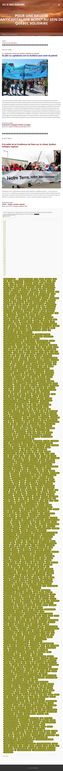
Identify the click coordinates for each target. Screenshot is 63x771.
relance (39, 526)
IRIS (43, 432)
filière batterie (7, 637)
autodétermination (18, 302)
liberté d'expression (18, 671)
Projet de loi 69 (17, 520)
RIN (24, 541)
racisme (43, 524)
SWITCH (34, 562)
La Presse (6, 445)
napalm (52, 479)
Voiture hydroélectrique (20, 748)
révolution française (46, 537)
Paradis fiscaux (8, 494)
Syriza (47, 562)
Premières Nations (38, 705)
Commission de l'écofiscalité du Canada (44, 750)
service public (50, 545)
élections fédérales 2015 (43, 379)
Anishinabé (42, 289)
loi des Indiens (51, 456)
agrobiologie (28, 283)
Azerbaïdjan (29, 302)
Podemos (16, 511)
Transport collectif (26, 737)
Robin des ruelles (34, 724)
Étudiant (25, 633)
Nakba (40, 686)
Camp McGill (31, 315)
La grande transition (15, 443)
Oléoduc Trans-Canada (35, 690)
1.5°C (35, 279)
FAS (11, 390)
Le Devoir (16, 447)
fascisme (17, 390)
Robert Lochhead (44, 541)
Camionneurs (21, 315)
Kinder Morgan (19, 667)
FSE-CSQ (19, 405)
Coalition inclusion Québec (43, 334)
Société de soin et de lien (10, 552)
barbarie (18, 304)
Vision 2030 (18, 584)
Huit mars (41, 424)
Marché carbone (39, 677)
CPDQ (46, 351)
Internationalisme (8, 430)
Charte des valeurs (50, 609)
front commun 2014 (40, 639)
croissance (7, 355)
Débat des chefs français (10, 622)
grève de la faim (44, 417)
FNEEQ (29, 394)
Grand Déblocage (29, 413)
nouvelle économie (9, 488)
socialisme (47, 549)
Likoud (30, 451)
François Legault (8, 398)
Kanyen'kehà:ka (8, 667)
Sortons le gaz (50, 556)
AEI (54, 281)
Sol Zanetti (7, 554)
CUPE (31, 355)
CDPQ (40, 607)
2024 (4, 224)
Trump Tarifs (13, 746)
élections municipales (10, 381)
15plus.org (48, 279)
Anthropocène (34, 596)
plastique (48, 505)
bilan (48, 601)
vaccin (51, 577)
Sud (18, 562)
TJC (48, 567)
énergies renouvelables (45, 383)
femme (19, 635)
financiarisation (30, 637)
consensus (7, 616)
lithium (40, 451)
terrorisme (15, 567)
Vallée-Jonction (15, 579)
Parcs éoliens (7, 694)
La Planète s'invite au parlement (42, 667)
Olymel (45, 690)
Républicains (42, 530)
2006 (4, 254)
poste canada (7, 705)
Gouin (5, 413)
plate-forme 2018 (23, 699)
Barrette (25, 304)
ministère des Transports (27, 475)
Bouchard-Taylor (17, 311)
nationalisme (7, 481)
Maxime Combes (8, 471)
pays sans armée (8, 498)
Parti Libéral (26, 694)
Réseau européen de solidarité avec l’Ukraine (45, 532)
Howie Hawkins (33, 424)
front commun (29, 639)
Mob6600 (6, 477)
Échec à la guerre (19, 373)
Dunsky (51, 366)
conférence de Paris (42, 341)
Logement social (29, 454)
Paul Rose (44, 496)
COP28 (6, 349)
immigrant (36, 658)
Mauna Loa (47, 468)
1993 (4, 272)
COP (14, 347)
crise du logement (53, 353)
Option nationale (31, 490)
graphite (6, 415)
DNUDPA (19, 364)
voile (24, 584)
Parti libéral (51, 494)
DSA (40, 366)
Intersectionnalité (20, 430)
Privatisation (41, 707)
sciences (37, 726)
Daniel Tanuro (47, 355)
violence (51, 746)
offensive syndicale (22, 690)
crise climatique (31, 353)
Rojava (53, 541)
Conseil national (21, 345)
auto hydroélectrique (33, 300)
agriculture (19, 592)
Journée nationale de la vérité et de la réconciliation (17, 441)
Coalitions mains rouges (25, 336)
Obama (39, 488)
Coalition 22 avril (27, 332)
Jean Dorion (47, 434)
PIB (17, 500)
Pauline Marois (53, 496)
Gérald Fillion (24, 411)
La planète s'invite (28, 443)
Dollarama (27, 364)
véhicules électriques (46, 579)
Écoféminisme (49, 373)
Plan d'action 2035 (9, 503)
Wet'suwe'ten (17, 586)
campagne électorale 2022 (44, 315)
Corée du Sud (31, 349)
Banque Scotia (50, 302)
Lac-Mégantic (20, 669)
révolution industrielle (10, 539)
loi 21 (47, 454)
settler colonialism (23, 547)
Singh (50, 547)
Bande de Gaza (26, 601)
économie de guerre (47, 375)
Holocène (6, 424)
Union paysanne (19, 577)
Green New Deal (35, 415)
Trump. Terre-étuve (39, 575)
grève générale (55, 417)
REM (44, 526)
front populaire (44, 402)
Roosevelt (7, 543)
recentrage (24, 526)
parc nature (17, 494)
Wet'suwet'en (51, 748)
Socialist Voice (32, 729)
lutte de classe (55, 458)
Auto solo (45, 598)
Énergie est (50, 381)
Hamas (17, 654)
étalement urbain (43, 385)
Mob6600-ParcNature (41, 682)
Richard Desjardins (9, 541)
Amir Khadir (16, 289)
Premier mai (24, 515)
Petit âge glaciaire (46, 498)
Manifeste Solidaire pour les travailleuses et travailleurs (36, 464)
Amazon (38, 287)
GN (42, 411)
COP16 (38, 347)
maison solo (34, 460)
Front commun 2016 (22, 641)
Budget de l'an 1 (48, 603)
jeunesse (28, 436)
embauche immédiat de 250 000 (20, 368)
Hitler (26, 422)
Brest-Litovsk (27, 603)
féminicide (24, 392)
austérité (13, 300)
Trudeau (24, 575)
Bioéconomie (32, 306)
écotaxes (34, 377)
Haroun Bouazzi (18, 422)
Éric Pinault (34, 385)
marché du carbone (52, 466)
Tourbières (18, 569)
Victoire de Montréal (9, 581)
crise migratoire (20, 620)
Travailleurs (50, 573)
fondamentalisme (37, 394)
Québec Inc (7, 524)
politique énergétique (27, 703)
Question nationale (25, 711)
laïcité (48, 445)
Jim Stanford (36, 436)
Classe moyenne (13, 328)
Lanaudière (55, 445)
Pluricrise (56, 509)
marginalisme (7, 468)
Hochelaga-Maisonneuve (51, 422)
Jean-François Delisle (9, 436)
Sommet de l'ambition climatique (13, 556)
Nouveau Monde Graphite (11, 486)
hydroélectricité (18, 658)
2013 (4, 242)
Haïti (11, 422)
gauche (46, 407)
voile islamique (32, 584)
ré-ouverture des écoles (43, 528)
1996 (4, 270)
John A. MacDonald (47, 436)
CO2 (19, 332)
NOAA (22, 483)
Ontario (18, 490)
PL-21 (31, 697)
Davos (16, 358)
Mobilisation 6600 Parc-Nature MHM (21, 477)
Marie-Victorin (8, 679)
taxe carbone (22, 564)
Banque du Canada (39, 302)
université (28, 577)
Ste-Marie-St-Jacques (27, 560)
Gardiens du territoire (36, 407)
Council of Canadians (49, 349)
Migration (6, 475)
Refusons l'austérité (23, 716)
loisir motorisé (8, 458)
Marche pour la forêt (28, 466)
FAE (46, 387)
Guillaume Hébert (52, 419)
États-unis (28, 387)
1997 (4, 268)
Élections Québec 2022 (25, 630)
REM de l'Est (48, 718)
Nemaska (15, 481)
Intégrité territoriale (9, 432)
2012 (4, 244)
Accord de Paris (18, 281)
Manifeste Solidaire (9, 677)
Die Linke (6, 364)
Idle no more (28, 658)
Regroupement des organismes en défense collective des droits (21, 718)
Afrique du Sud (46, 590)
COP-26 (26, 347)
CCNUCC (36, 321)
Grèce (25, 417)
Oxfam (6, 492)
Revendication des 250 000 (11, 528)
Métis (40, 471)
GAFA (20, 407)
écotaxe (28, 377)
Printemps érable (30, 707)
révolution (37, 535)
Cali (5, 315)
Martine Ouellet (18, 679)
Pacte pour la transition (34, 492)
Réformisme (7, 530)
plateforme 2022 (16, 507)
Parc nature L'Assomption (43, 692)
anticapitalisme (24, 292)
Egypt (5, 624)
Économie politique (22, 626)
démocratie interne (18, 362)
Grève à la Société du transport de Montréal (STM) (23, 650)
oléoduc (6, 490)
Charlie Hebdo (39, 609)
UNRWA (35, 577)
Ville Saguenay (48, 581)
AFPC (11, 283)
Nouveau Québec (25, 486)
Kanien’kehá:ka (37, 441)
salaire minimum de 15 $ (10, 726)
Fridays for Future (23, 400)
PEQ (45, 694)
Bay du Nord (35, 601)
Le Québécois (53, 669)
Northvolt (33, 483)
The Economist (25, 567)
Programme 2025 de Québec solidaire (23, 709)
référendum (55, 528)
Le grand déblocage (26, 447)
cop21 (44, 347)
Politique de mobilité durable (11, 703)
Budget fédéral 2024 (23, 313)
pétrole (6, 500)
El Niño (11, 624)
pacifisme (12, 492)
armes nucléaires (44, 294)
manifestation (50, 460)
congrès (52, 341)
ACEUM (43, 281)
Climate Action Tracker (34, 330)
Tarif (11, 735)
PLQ (50, 509)
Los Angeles (17, 458)
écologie (24, 375)
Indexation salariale (46, 426)
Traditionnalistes (38, 569)
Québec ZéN (35, 524)
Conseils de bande (32, 345)
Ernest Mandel (22, 370)
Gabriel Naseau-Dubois (10, 407)
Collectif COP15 (48, 336)
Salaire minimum (32, 543)
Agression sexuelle (9, 592)
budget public (34, 313)
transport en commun (10, 573)
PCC (17, 498)
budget (43, 311)
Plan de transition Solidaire (30, 505)
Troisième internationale (43, 743)
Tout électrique (8, 737)
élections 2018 (8, 379)
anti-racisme (14, 292)
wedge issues (7, 586)
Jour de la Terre (8, 439)
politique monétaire (22, 513)
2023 (4, 226)
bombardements (27, 309)
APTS (36, 294)
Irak (34, 432)
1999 (4, 265)
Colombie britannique (33, 338)
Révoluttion (24, 724)
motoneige (7, 479)
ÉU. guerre (39, 387)
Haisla (5, 422)
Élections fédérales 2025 (10, 630)
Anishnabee (51, 289)
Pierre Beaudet (12, 697)
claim (5, 328)
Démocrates (54, 360)
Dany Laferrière (8, 358)
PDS (30, 498)
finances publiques (19, 637)
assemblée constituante (28, 296)
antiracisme (50, 292)
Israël (15, 434)
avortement (16, 601)
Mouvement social (25, 686)
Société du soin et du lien (43, 552)
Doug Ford (48, 364)
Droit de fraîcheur (32, 366)
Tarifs (5, 564)
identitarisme (17, 426)
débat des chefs (53, 620)
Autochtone (52, 300)
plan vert (52, 697)
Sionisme (14, 549)
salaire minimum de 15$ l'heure (47, 543)
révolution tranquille (36, 539)
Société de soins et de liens (27, 552)
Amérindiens (7, 289)
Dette (38, 358)
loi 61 (52, 454)
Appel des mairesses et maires (18, 294)
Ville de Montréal (37, 581)
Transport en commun (10, 739)
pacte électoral (21, 492)
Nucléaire (42, 688)
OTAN (45, 490)
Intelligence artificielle (38, 428)
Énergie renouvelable (19, 383)
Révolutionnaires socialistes (11, 724)
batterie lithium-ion (50, 304)
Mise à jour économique (48, 475)
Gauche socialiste (21, 409)
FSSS (25, 405)
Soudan (6, 558)
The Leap (41, 567)
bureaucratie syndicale (10, 605)
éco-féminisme (30, 373)
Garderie (6, 645)
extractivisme (49, 370)
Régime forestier (32, 530)
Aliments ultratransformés (28, 594)
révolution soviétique (23, 539)
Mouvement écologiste (18, 479)
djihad (13, 364)
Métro (45, 471)
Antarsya (6, 292)
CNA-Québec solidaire (10, 332)
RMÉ (36, 541)
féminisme (32, 392)
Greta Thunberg (17, 417)
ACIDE (49, 281)
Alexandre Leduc (49, 283)
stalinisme (7, 560)
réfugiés (23, 530)
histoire (40, 654)
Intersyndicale (31, 430)
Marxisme (27, 679)
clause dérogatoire (25, 328)
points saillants (25, 511)
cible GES (12, 326)
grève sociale (17, 419)
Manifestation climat (9, 675)
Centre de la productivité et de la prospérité (15, 609)
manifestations (8, 464)
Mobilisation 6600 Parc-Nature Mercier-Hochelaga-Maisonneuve (21, 684)
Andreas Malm (16, 596)
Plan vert (41, 505)
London (54, 671)
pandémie (52, 492)
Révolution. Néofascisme (48, 722)
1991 (4, 275)
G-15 (34, 405)
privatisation (31, 517)
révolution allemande (48, 535)
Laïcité (28, 669)
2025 (4, 222)
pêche (11, 500)
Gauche (13, 645)
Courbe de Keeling (27, 618)
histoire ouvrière (25, 656)
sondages (28, 731)
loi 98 (37, 456)
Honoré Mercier (22, 424)
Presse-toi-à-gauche (9, 517)
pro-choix (49, 707)
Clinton (44, 330)
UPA (41, 577)
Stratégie (16, 733)
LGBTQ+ (27, 449)
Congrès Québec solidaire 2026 (12, 343)
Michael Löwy (14, 473)
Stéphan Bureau (39, 560)
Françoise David (19, 398)
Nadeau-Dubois (43, 479)
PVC (38, 522)
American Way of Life (48, 287)
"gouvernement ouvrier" (25, 279)
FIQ (16, 394)
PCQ (21, 498)
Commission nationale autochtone (13, 341)
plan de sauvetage (31, 503)
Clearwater (46, 328)
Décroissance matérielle (35, 360)
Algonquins (49, 592)
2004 (4, 257)
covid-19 (27, 351)
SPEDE (43, 558)
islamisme (49, 432)
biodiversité (23, 306)
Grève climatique (33, 417)
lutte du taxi (19, 460)
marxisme (34, 679)
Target (6, 735)
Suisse (28, 562)
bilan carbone (54, 601)
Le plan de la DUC (39, 447)
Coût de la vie (7, 351)
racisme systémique (53, 524)
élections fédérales (29, 379)
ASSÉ (52, 296)
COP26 (56, 347)
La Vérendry (15, 445)
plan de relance (20, 503)
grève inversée (8, 419)
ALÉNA (6, 285)
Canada (27, 317)
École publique (16, 375)
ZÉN (44, 586)
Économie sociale (9, 377)
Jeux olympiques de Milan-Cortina (28, 665)
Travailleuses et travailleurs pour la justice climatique (18, 741)
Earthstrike (7, 368)
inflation (24, 428)
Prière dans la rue (8, 707)
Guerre (43, 419)
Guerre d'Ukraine (8, 654)
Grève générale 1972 (9, 652)
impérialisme (35, 426)
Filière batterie (45, 392)
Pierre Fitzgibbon (33, 500)
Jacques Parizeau (23, 434)
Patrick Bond (18, 496)
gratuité (42, 648)
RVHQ (24, 543)
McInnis (18, 471)
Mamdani (41, 460)
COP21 (28, 127)
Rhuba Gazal (47, 539)
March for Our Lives (9, 279)
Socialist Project (22, 729)
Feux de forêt (15, 392)
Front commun (34, 400)
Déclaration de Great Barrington (28, 622)
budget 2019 (50, 311)
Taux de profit (13, 564)
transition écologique (9, 571)
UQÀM (46, 577)
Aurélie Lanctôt (54, 298)
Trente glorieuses (8, 575)
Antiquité (43, 292)
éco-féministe (39, 373)
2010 (4, 247)
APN (57, 292)
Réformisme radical (35, 720)
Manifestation (33, 673)
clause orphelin (37, 328)
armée (53, 294)
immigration (26, 426)
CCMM (30, 321)
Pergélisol (36, 498)
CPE (52, 351)
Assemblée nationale (43, 296)
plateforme (7, 507)
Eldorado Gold (19, 624)
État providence (8, 387)
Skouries (49, 726)
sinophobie (7, 549)
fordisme (46, 394)
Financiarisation (8, 394)
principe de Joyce (21, 517)
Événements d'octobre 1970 (37, 633)
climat (21, 127)
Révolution (36, 722)
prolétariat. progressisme (49, 709)
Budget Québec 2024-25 (46, 313)
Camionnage (21, 605)
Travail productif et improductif (44, 739)
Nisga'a (16, 483)
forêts (53, 394)
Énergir (55, 383)
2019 (4, 232)
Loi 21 (42, 671)
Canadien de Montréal (37, 317)
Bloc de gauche (51, 306)
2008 (4, 250)
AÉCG (29, 590)
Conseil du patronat (9, 345)
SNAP (20, 549)
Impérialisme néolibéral (40, 660)
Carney (16, 321)
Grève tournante (27, 419)
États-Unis (18, 633)
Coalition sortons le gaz (10, 336)
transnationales (22, 571)
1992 (4, 273)
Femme (36, 390)
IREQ (28, 662)
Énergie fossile (8, 383)
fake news (51, 387)
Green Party (45, 415)
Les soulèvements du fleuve (11, 449)
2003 (4, 258)
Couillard (39, 349)
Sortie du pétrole (28, 556)
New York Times (30, 481)
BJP (39, 306)
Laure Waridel (7, 447)
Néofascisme (50, 481)
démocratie (7, 362)
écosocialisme (19, 377)
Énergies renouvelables (47, 630)
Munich (34, 686)
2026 (4, 221)
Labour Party (40, 445)
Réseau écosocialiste (9, 535)
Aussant (6, 300)
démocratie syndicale (30, 362)
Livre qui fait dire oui (9, 454)
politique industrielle (9, 513)
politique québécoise (40, 703)
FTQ (30, 405)
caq (16, 607)
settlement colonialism (10, 547)
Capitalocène (48, 319)
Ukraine (49, 575)
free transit (48, 398)
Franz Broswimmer (31, 398)
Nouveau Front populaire (45, 483)
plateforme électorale (29, 507)
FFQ (38, 392)
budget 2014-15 (37, 603)
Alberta (36, 283)
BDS (5, 306)
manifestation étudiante (49, 675)
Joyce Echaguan (53, 665)
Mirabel (38, 475)
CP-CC (41, 351)
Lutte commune (34, 458)
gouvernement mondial (16, 413)
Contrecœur (7, 347)
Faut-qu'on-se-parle (27, 390)
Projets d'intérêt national (52, 520)
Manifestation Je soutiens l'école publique (28, 462)
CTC (22, 355)
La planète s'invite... (9, 669)
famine (6, 390)
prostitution (15, 522)
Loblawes (19, 454)
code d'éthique (38, 336)
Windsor (25, 586)
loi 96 (27, 456)
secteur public (40, 545)
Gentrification (41, 409)
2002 (4, 260)
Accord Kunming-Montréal (32, 281)
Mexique (24, 471)
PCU (26, 498)
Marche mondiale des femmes (12, 466)
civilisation (56, 326)
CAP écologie (14, 319)
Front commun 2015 (9, 641)
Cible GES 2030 (21, 326)
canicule (6, 319)
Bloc (43, 306)
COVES (15, 351)
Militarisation (15, 475)
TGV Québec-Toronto (38, 735)
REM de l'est (51, 526)
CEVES (31, 609)
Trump (30, 575)
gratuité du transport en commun (20, 415)
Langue (34, 669)
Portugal (6, 515)
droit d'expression (20, 366)
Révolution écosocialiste (10, 537)
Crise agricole (7, 353)
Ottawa (51, 490)
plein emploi (28, 509)
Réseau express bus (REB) (11, 722)
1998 (4, 267)
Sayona (23, 545)
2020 (4, 231)
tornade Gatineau (8, 569)
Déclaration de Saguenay (10, 360)
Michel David (35, 473)
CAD (56, 313)
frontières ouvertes (9, 405)
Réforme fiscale (24, 720)
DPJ (55, 364)
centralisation (44, 321)
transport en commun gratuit (26, 739)
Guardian (36, 419)
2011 (4, 245)
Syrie (48, 733)
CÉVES (52, 321)
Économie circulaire (34, 375)
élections (13, 628)
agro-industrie (19, 283)
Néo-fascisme (41, 481)
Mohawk (35, 477)
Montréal (50, 477)
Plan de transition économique (12, 505)
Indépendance (52, 660)
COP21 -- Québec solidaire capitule (13, 204)
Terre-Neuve (48, 564)
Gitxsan (37, 411)
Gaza (29, 409)
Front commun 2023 (36, 641)
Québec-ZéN (18, 714)
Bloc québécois (8, 309)
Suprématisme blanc (32, 733)
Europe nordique (39, 370)
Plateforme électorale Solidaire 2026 (14, 701)
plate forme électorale (10, 699)
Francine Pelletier (26, 396)
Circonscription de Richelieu (30, 611)
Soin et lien (55, 552)
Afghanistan (36, 590)
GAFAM (26, 407)
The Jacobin (34, 567)
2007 (4, 252)
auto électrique (22, 300)
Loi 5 (37, 454)
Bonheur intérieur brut (48, 309)
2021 (4, 229)
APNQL (6, 294)
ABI (5, 281)
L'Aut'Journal (54, 441)
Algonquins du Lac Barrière (11, 594)
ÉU (33, 387)
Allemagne (13, 285)
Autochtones (7, 302)
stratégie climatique (9, 562)
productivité (53, 517)
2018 (4, 234)
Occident (49, 688)
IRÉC (38, 432)
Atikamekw (25, 298)
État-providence (19, 387)
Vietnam (29, 581)
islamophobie (7, 434)
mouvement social (32, 479)
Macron (26, 460)
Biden (16, 306)
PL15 (56, 500)
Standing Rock (15, 560)
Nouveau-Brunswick (37, 486)
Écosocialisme (33, 626)
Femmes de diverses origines (31, 635)
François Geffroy (44, 396)
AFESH (6, 283)
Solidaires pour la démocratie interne (41, 554)
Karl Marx (46, 441)
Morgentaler (7, 686)
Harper (34, 654)
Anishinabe (34, 289)
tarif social (54, 562)
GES (25, 127)
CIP (28, 326)
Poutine (13, 515)
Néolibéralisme (8, 483)
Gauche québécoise (9, 409)
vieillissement (20, 581)
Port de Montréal (49, 513)
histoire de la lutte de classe (11, 656)
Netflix (22, 481)
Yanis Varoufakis (8, 750)
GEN (34, 409)
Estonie (30, 370)
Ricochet (18, 541)
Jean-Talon (20, 436)
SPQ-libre (49, 558)
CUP (27, 355)
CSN (13, 355)
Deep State (23, 358)
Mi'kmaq (6, 473)
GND (46, 411)
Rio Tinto (30, 541)
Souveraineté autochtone (32, 558)
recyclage (32, 526)
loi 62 (5, 456)
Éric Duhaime (25, 385)
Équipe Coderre (8, 385)
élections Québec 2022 (39, 381)
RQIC (13, 543)
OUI (56, 490)
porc (41, 513)
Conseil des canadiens (43, 343)
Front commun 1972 (46, 400)
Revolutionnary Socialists (10, 720)
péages (50, 694)
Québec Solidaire (14, 127)
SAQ (17, 545)
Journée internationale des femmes (24, 439)
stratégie (48, 560)
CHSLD (6, 326)
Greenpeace (54, 415)
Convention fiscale (17, 616)
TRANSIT (17, 737)
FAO (52, 633)
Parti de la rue (41, 494)
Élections (49, 377)
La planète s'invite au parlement (43, 443)
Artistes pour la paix (9, 296)
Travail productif (40, 573)
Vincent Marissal (8, 584)
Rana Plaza (40, 714)
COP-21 (20, 347)
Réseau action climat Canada (12, 532)
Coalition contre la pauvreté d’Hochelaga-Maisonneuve (18, 334)
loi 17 (42, 454)
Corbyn (18, 349)
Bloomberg (18, 309)
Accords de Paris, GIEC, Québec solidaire (15, 590)
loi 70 (22, 456)
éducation (42, 377)
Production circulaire (42, 517)
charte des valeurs (9, 324)
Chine (17, 324)
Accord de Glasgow (24, 588)
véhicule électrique (33, 579)
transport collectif (32, 571)
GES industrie (54, 645)
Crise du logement (9, 620)
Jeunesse (14, 665)
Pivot (41, 500)
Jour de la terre (43, 665)
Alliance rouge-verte (48, 285)
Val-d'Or (6, 579)
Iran (23, 662)
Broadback (36, 311)
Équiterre (17, 385)
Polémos (34, 511)
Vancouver (23, 579)
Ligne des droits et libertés (11, 451)
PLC (22, 509)
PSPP (32, 522)
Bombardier (37, 309)
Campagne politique (9, 317)
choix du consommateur (49, 324)
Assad (18, 296)
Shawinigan (34, 547)
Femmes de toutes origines (48, 390)
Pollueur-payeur (34, 513)
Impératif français (9, 660)
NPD (33, 488)
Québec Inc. (15, 524)
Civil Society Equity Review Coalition (41, 326)
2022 (4, 227)
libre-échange (42, 449)
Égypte (41, 626)
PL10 (51, 500)
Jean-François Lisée (51, 662)
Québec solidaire (18, 206)
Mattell (40, 468)
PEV (54, 498)
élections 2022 (18, 379)
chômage (18, 611)
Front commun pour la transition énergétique (16, 402)
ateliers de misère (9, 598)
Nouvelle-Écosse (21, 488)
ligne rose (23, 451)
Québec (54, 522)
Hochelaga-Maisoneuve (36, 422)
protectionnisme (24, 522)
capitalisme (53, 605)
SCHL (33, 545)
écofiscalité (7, 375)
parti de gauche (32, 494)
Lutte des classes (8, 460)
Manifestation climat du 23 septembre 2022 (29, 675)
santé (12, 545)
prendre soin (33, 515)
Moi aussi (42, 477)
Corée (23, 349)
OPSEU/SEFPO (8, 752)
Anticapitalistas (34, 292)
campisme (20, 317)
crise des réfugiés (41, 353)
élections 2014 (22, 628)
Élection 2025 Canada (51, 626)
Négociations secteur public (11, 688)
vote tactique (32, 748)
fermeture (7, 392)
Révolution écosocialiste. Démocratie (29, 537)
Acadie (10, 281)
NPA (29, 488)
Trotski (17, 575)
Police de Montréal (44, 511)
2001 (4, 262)
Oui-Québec (24, 692)
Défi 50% (46, 360)
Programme (7, 520)
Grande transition (51, 413)
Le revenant (7, 671)
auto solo (43, 300)
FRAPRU (41, 398)
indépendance (8, 428)
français (35, 396)
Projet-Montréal (39, 520)
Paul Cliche (37, 496)
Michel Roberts (55, 473)
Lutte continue (45, 458)
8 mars (41, 279)
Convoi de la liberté (29, 616)
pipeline (21, 697)
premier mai (27, 705)
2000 (4, 263)
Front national (34, 402)
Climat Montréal (8, 330)
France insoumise (14, 396)
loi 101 (48, 671)
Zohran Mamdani (52, 586)
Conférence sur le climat (45, 613)
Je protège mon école (36, 434)
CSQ (18, 355)
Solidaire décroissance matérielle (21, 554)
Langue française (42, 669)
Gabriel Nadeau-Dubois (44, 405)
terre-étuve (31, 564)
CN (49, 330)
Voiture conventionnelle (44, 584)
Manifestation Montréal (48, 462)
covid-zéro (34, 351)
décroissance (23, 360)
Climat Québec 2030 (20, 330)
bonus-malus (7, 311)
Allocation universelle (42, 594)
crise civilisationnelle (19, 353)
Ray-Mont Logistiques (10, 716)
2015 (4, 239)
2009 (4, 249)
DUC (45, 366)
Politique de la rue (51, 701)
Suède (22, 562)
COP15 (32, 347)
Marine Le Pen (17, 468)
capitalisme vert (38, 319)
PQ (18, 515)
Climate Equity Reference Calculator (13, 613)
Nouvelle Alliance (49, 486)
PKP (46, 500)
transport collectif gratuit (46, 571)
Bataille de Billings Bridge (36, 304)
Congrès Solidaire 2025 (29, 343)
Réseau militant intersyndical (25, 535)
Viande (45, 746)
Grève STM (30, 652)
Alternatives (31, 287)
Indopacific (17, 428)
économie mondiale (9, 626)
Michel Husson (44, 473)
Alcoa (41, 283)
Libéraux (34, 449)
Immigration (53, 658)
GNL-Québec (53, 411)
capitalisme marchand (26, 319)
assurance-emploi (9, 298)
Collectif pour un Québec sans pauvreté (14, 338)
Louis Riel (25, 458)
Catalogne (23, 321)
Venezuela (38, 746)
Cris (56, 351)
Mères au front (33, 471)
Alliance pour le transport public (32, 285)
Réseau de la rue (26, 532)
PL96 (36, 697)
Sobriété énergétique (37, 549)
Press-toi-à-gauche (44, 515)
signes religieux (43, 547)
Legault (48, 447)
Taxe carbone (18, 735)
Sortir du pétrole (39, 556)
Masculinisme (32, 468)
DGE (54, 362)
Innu (29, 428)
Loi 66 (11, 456)
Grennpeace (7, 417)
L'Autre (6, 443)
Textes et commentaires (9, 34)
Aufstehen (45, 298)
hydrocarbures (8, 426)
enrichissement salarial (10, 370)
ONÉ (12, 490)
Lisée (35, 451)
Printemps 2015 (20, 707)
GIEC (31, 411)
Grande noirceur (40, 413)
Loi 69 (16, 456)
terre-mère (39, 564)
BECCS (10, 306)
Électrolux (36, 630)
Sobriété (27, 549)
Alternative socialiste (20, 287)
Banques (6, 304)
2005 (4, 255)
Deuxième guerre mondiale (49, 358)
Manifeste (17, 464)
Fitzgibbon (21, 394)
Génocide (15, 411)
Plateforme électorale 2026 (11, 509)
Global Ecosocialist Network (16, 648)
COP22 (50, 347)
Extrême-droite (8, 373)
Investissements (21, 432)
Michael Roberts (25, 473)
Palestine (44, 492)
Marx (25, 468)
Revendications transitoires (28, 528)
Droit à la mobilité (9, 366)
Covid (21, 351)
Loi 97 (32, 456)
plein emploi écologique (40, 509)
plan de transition (43, 503)
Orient (39, 490)
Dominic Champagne (37, 364)
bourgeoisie (28, 311)
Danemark (38, 355)
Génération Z (7, 411)
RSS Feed (5, 756)
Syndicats (41, 562)
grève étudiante (43, 650)
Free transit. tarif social (10, 400)
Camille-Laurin (12, 315)
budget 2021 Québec (9, 313)
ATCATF (18, 298)
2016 (4, 237)
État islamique (54, 385)
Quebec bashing (45, 522)
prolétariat (7, 522)
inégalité (6, 662)
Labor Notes (31, 445)
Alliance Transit (8, 287)
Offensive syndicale (48, 488)
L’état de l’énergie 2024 (21, 673)
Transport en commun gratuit (26, 573)
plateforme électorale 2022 (44, 507)
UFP (20, 746)
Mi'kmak (52, 471)
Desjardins (31, 358)
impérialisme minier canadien (23, 660)
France (6, 396)
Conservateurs (43, 345)
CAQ (55, 319)
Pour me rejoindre (33, 768)
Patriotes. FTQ (28, 496)
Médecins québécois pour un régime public (15, 682)
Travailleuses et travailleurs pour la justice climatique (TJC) (19, 743)
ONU (23, 490)
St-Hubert (54, 731)
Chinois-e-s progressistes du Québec (31, 324)
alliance (20, 285)
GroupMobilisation (40, 652)
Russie (18, 543)
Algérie (41, 592)
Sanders (6, 545)
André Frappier (25, 289)
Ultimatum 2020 (8, 577)
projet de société (27, 520)
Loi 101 (44, 456)
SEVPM (43, 726)
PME (10, 511)
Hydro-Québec (50, 424)
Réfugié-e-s (16, 530)
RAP (47, 714)
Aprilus (30, 294)
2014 (4, 240)
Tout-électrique (28, 569)
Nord (27, 483)
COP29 (12, 349)
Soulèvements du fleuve (16, 558)
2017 (4, 236)
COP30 (18, 618)
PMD (5, 511)
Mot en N (15, 686)
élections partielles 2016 (24, 381)
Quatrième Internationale (11, 711)
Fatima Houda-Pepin (9, 635)
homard (14, 424)
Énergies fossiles (32, 383)
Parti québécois (8, 496)
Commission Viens (30, 341)
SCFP (28, 545)
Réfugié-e (45, 720)
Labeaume (23, 445)
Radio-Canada (8, 526)
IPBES (29, 432)
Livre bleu (47, 451)
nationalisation (48, 686)
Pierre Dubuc (23, 500)
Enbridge (27, 624)
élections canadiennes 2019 (35, 628)
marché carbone (40, 466)
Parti (24, 494)
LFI (22, 449)
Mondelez (43, 684)
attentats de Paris (35, 298)
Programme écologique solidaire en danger (16, 125)
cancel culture (48, 317)
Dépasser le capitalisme (44, 362)
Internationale (50, 428)
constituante (53, 345)
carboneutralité (8, 321)
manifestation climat (9, 462)
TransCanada (48, 569)
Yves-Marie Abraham (35, 586)
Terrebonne (7, 567)
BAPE (12, 304)
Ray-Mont (16, 526)
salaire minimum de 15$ (26, 726)
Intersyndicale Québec (43, 430)
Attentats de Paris (29, 598)
